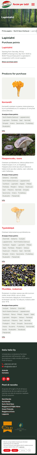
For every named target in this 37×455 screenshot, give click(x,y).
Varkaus (21, 187)
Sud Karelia (6, 402)
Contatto (5, 373)
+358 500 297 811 (10, 364)
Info (3, 131)
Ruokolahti (6, 126)
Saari (21, 120)
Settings (23, 450)
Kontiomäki (30, 327)
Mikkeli (29, 184)
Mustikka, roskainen (12, 289)
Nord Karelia (6, 399)
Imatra (12, 123)
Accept (7, 450)
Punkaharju (29, 123)
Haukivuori (29, 187)
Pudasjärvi (6, 323)
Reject (14, 450)
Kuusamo (12, 327)
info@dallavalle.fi (10, 367)
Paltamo (11, 190)
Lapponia (5, 414)
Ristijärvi (14, 187)
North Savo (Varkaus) (21, 31)
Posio (13, 323)
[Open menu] (33, 4)
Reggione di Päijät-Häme (11, 406)
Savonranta (20, 123)
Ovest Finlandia (7, 409)
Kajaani (22, 184)
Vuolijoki (22, 239)
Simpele (5, 123)
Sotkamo (6, 178)
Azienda (5, 370)
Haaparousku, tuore (12, 158)
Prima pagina (7, 31)
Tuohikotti (6, 184)
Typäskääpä (8, 228)
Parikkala (14, 120)
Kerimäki (27, 120)
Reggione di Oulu (8, 411)
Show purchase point (10, 62)
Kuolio (5, 330)
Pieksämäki (15, 196)
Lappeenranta (24, 117)
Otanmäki (13, 178)
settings (21, 447)
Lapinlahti (7, 47)
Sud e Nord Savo (8, 404)
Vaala (4, 248)
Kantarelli (7, 102)
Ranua (13, 314)
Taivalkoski (21, 330)
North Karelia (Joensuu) (10, 117)
